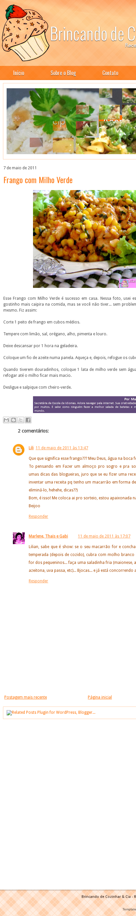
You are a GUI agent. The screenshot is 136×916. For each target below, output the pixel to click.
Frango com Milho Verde (38, 179)
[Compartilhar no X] (20, 420)
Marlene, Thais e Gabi (48, 536)
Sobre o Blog (63, 73)
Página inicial (100, 697)
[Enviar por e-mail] (6, 420)
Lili (31, 448)
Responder (38, 516)
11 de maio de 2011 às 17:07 (104, 536)
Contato (110, 73)
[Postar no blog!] (13, 420)
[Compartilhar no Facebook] (28, 420)
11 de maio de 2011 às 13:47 (62, 448)
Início (18, 73)
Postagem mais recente (25, 697)
